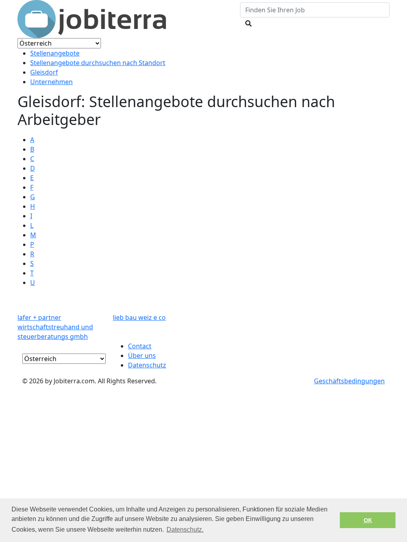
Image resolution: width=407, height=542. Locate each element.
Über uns (142, 355)
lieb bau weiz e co (139, 317)
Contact (139, 346)
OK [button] (368, 520)
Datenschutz (147, 365)
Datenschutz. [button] (185, 529)
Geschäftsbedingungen (349, 381)
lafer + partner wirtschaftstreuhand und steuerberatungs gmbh (55, 327)
